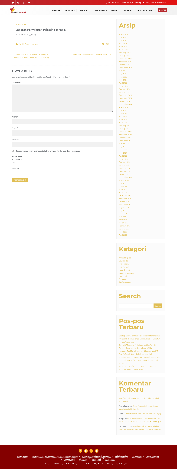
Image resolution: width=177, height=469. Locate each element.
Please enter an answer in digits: (17, 159)
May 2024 (123, 116)
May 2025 (123, 80)
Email (15, 128)
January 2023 (124, 165)
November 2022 (125, 171)
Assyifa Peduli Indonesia (28, 44)
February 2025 (125, 89)
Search (130, 296)
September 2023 (125, 141)
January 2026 (124, 55)
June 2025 (123, 77)
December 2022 (125, 168)
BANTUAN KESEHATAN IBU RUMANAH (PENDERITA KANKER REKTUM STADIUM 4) (31, 56)
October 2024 (124, 101)
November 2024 (125, 98)
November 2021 (125, 198)
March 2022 (123, 192)
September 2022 (125, 177)
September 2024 (125, 104)
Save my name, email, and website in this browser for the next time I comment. (48, 151)
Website (15, 139)
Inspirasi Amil (124, 267)
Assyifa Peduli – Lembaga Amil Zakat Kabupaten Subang (55, 456)
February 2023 (125, 162)
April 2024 (123, 119)
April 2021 (123, 220)
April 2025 (123, 83)
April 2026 (123, 46)
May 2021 (123, 217)
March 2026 (123, 49)
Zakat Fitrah (96, 459)
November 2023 (125, 134)
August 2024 (124, 107)
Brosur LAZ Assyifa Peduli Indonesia (96, 456)
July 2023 (122, 147)
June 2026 (123, 40)
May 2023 (123, 153)
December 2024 (125, 95)
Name (15, 117)
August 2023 (124, 144)
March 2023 (123, 159)
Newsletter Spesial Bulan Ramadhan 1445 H (90, 54)
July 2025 (122, 74)
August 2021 (124, 207)
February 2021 (125, 226)
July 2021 (122, 210)
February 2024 (125, 125)
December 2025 (125, 58)
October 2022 (124, 174)
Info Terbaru (124, 264)
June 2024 (123, 113)
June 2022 (123, 186)
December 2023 (125, 131)
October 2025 (124, 64)
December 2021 (125, 195)
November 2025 (125, 61)
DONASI (162, 10)
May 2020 (123, 232)
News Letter (124, 276)
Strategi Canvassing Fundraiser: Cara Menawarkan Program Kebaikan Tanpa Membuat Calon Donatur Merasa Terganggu (139, 339)
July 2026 (122, 37)
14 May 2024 (21, 24)
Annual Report (125, 258)
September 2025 (125, 68)
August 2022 (124, 180)
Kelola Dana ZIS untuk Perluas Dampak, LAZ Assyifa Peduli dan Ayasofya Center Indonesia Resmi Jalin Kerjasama (139, 360)
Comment (16, 82)
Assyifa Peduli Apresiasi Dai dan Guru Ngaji (143, 414)
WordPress (102, 464)
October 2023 (124, 138)
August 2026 (124, 34)
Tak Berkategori (125, 282)
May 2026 (123, 43)
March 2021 (123, 223)
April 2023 (123, 156)
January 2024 (124, 128)
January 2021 (124, 229)
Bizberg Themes (125, 464)
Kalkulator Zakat (121, 456)
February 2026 (125, 52)
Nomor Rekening (152, 456)
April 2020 (123, 235)
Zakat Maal (110, 459)
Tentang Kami (69, 459)
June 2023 (123, 150)
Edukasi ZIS (123, 261)
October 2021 (124, 201)
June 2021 (123, 214)
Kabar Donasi (124, 270)
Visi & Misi (83, 459)
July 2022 (122, 183)
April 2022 (123, 189)
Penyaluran (123, 279)
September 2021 (125, 204)
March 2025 (123, 86)
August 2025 (124, 71)
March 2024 (123, 122)
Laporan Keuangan (126, 273)
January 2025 (124, 92)
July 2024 (122, 110)
